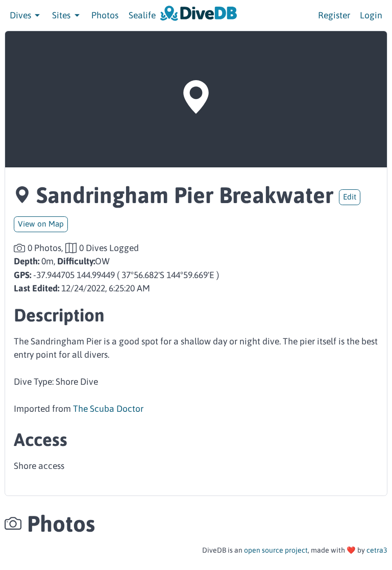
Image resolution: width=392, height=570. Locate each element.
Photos (104, 15)
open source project (276, 550)
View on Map (41, 223)
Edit (349, 196)
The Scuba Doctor (108, 409)
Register (334, 15)
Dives (21, 15)
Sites (62, 15)
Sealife (142, 15)
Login (371, 15)
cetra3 (376, 550)
